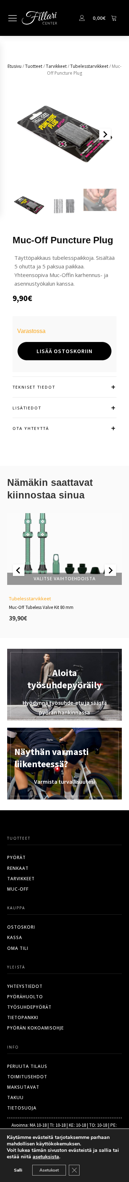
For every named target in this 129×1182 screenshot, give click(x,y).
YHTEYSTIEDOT (25, 986)
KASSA (14, 937)
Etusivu (15, 66)
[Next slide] (105, 134)
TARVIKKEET (21, 879)
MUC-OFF (18, 889)
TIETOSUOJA (22, 1108)
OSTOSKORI (21, 927)
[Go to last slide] (18, 570)
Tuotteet (33, 66)
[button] (29, 205)
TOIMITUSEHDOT (27, 1077)
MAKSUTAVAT (23, 1087)
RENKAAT (18, 868)
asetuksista (46, 1157)
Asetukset (49, 1170)
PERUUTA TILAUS (27, 1066)
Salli (18, 1170)
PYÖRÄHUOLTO (25, 997)
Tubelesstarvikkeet (89, 66)
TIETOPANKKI (22, 1017)
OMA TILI (17, 948)
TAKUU (15, 1097)
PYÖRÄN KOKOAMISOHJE (35, 1028)
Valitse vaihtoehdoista (65, 579)
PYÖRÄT (16, 857)
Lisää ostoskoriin (64, 351)
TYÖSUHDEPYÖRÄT (29, 1007)
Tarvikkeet (56, 66)
